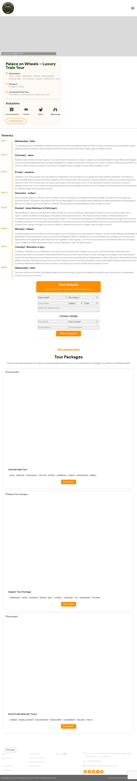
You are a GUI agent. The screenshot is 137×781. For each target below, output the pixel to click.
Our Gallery (6, 766)
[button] (133, 8)
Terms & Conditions (37, 758)
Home (4, 754)
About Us (5, 758)
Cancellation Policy (37, 762)
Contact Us (6, 770)
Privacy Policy (35, 766)
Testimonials (34, 754)
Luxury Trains (7, 762)
